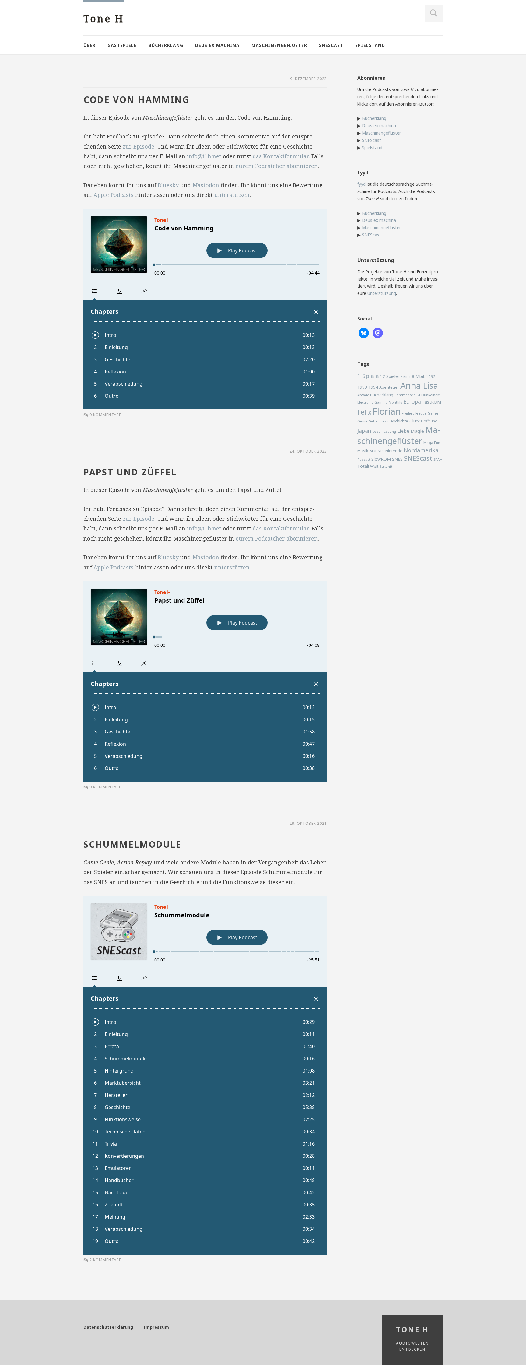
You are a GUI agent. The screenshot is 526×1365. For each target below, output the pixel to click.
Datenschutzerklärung (108, 1327)
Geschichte (397, 421)
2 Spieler (391, 376)
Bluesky (168, 185)
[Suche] (434, 13)
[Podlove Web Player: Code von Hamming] (205, 309)
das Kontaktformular (281, 156)
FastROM (431, 402)
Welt (374, 466)
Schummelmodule (132, 844)
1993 (362, 387)
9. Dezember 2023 (308, 78)
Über (89, 45)
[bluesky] (364, 332)
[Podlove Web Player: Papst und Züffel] (205, 681)
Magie (417, 431)
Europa (412, 401)
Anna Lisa (419, 385)
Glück (414, 421)
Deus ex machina (217, 45)
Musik (362, 450)
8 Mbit (418, 376)
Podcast (363, 459)
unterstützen (232, 194)
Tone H (103, 18)
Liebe (403, 431)
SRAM (438, 459)
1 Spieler (369, 376)
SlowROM (381, 459)
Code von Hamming (136, 99)
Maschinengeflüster (279, 45)
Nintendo (393, 450)
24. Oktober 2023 (308, 451)
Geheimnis (377, 421)
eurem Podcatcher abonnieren (277, 166)
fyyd (361, 184)
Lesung (390, 431)
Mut (373, 450)
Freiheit (408, 413)
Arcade (363, 395)
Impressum (156, 1327)
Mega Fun (431, 442)
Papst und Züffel (130, 472)
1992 (431, 376)
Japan (364, 430)
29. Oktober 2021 (308, 823)
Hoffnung (429, 421)
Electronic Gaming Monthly (379, 402)
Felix (364, 412)
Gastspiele (122, 45)
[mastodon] (378, 332)
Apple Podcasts (113, 194)
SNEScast (331, 45)
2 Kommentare (105, 1259)
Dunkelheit (430, 395)
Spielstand (370, 45)
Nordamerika (421, 450)
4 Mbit (406, 376)
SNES (397, 459)
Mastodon (205, 185)
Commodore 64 (407, 395)
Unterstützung (381, 293)
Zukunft (386, 466)
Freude (420, 413)
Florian (387, 411)
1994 (373, 387)
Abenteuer (389, 387)
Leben (377, 431)
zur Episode (138, 146)
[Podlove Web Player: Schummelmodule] (205, 1075)
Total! (363, 466)
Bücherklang (166, 45)
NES (381, 451)
